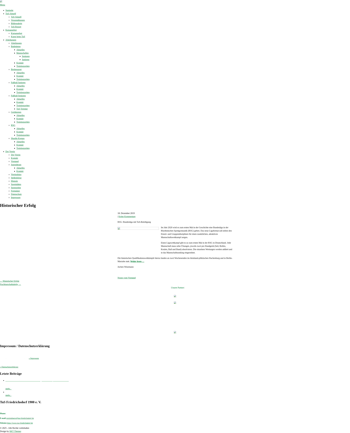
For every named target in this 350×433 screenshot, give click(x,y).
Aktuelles (20, 50)
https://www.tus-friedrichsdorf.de (20, 423)
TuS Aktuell (10, 13)
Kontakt (19, 63)
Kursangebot (11, 30)
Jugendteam (16, 164)
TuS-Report (16, 27)
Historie (14, 181)
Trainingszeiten (23, 66)
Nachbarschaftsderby (10, 284)
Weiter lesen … (137, 261)
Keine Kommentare (127, 216)
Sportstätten (16, 184)
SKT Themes (15, 431)
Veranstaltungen (18, 20)
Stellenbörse (16, 178)
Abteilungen (10, 40)
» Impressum (34, 358)
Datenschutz (16, 194)
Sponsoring (16, 187)
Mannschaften (22, 53)
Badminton (16, 46)
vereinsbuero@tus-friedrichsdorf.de (20, 418)
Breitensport (16, 69)
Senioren (26, 56)
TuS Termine (22, 109)
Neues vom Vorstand (127, 278)
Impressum (15, 197)
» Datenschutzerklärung (9, 367)
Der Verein (10, 151)
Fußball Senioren (18, 96)
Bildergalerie (16, 23)
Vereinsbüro (16, 174)
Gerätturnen (16, 112)
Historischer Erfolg (9, 281)
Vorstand (15, 161)
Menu (2, 5)
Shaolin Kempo (17, 138)
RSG (13, 125)
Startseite (9, 10)
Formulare (15, 191)
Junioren (25, 59)
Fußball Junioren (18, 82)
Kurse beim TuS (18, 36)
